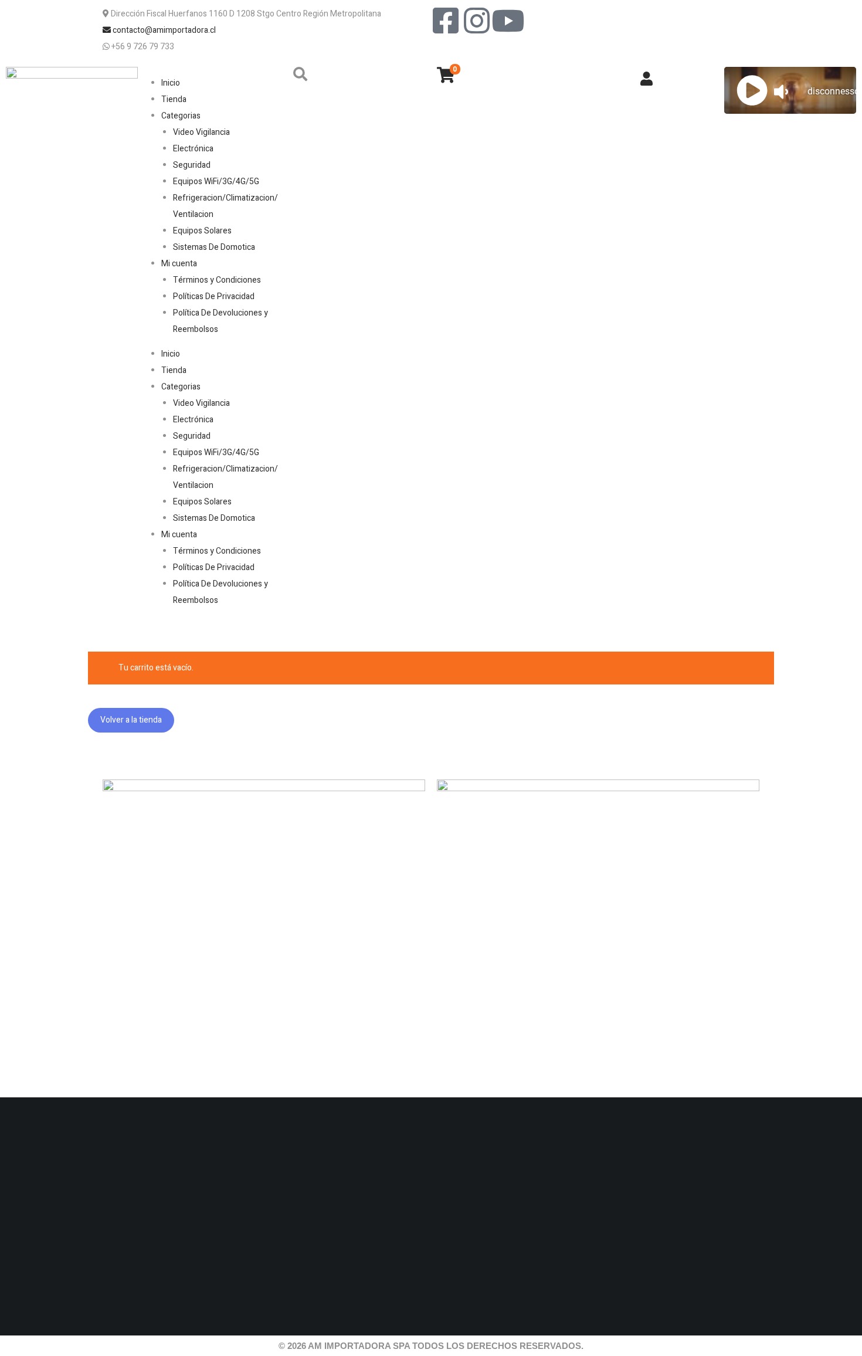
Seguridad (192, 165)
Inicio (170, 83)
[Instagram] (476, 20)
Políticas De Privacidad (213, 296)
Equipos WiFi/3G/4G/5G (216, 181)
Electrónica (193, 149)
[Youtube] (507, 20)
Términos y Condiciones (217, 280)
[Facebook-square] (445, 20)
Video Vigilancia (201, 132)
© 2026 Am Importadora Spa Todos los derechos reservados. (431, 1346)
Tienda (173, 99)
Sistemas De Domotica (214, 247)
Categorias (181, 116)
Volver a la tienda (131, 720)
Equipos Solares (202, 231)
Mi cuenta (179, 263)
